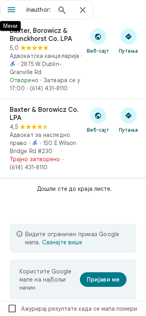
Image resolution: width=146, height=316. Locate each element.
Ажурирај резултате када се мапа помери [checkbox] (72, 309)
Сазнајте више (62, 242)
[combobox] (38, 10)
